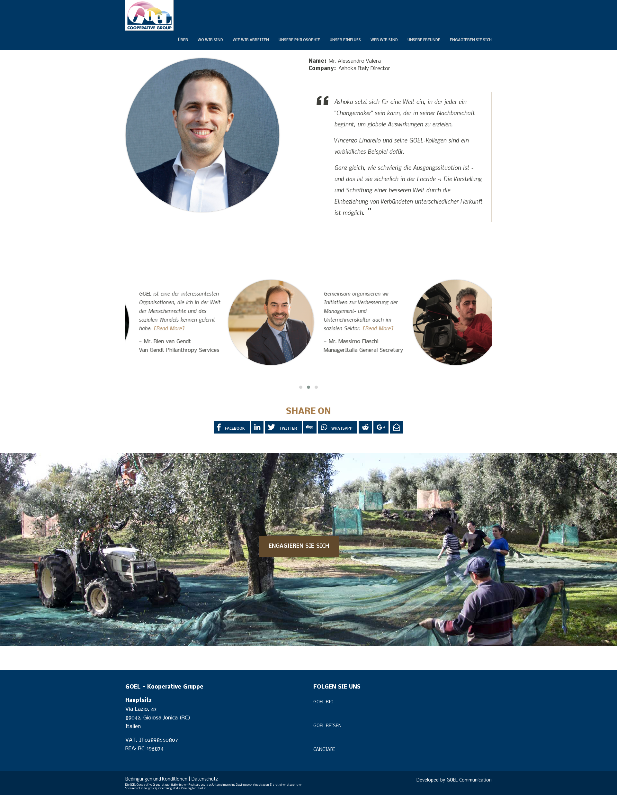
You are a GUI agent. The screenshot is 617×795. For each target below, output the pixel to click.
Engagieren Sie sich (471, 40)
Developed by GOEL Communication (454, 780)
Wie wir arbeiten (251, 40)
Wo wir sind (210, 40)
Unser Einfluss (345, 40)
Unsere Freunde (423, 40)
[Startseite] (149, 15)
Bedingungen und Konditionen (156, 779)
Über (183, 40)
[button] (301, 387)
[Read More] (275, 328)
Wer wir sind (384, 40)
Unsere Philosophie (299, 40)
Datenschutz (205, 779)
